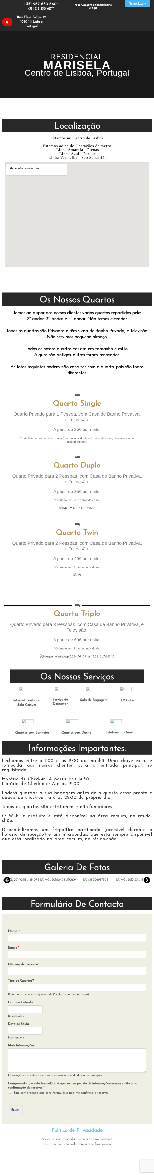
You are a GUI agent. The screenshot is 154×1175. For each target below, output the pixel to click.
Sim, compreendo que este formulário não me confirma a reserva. (60, 1093)
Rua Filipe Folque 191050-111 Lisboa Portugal (31, 22)
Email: (13, 947)
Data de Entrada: (20, 1002)
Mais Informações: (21, 1045)
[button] (7, 880)
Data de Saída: (18, 1024)
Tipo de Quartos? (21, 980)
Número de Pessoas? (23, 964)
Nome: (14, 931)
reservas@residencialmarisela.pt (93, 7)
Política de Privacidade (77, 1130)
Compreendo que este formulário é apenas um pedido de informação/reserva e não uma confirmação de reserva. (72, 1085)
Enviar (15, 1110)
